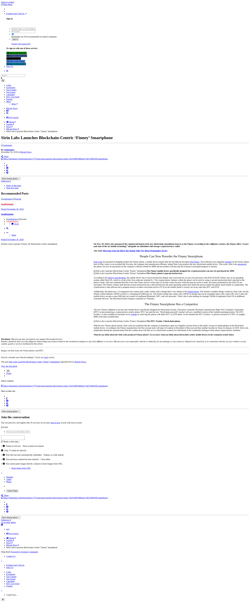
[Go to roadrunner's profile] (6, 145)
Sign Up (9, 66)
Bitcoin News (26, 152)
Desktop (9, 477)
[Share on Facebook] (6, 166)
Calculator (10, 94)
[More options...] (7, 233)
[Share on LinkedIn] (7, 170)
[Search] (3, 80)
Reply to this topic (13, 185)
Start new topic (12, 188)
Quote (8, 373)
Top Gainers (11, 90)
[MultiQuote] (8, 371)
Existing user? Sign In (15, 14)
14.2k (16, 224)
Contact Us (10, 556)
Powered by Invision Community (24, 552)
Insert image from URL (21, 468)
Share (6, 156)
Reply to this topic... (11, 441)
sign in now (55, 423)
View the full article (9, 366)
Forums (9, 99)
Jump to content (7, 2)
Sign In (15, 39)
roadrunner (9, 150)
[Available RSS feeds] (2, 525)
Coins (8, 85)
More (8, 102)
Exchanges (10, 87)
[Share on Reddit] (7, 168)
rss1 (8, 529)
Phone (8, 482)
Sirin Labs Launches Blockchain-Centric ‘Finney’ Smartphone (34, 362)
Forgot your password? (20, 44)
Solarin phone (193, 291)
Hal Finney (194, 262)
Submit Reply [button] (12, 491)
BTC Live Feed (12, 97)
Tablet (8, 479)
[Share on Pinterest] (7, 173)
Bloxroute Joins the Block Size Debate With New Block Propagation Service (135, 251)
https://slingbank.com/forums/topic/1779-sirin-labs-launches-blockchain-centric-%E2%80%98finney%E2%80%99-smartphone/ (55, 159)
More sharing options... (10, 179)
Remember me (17, 37)
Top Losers (10, 92)
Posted (12, 209)
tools (46, 357)
